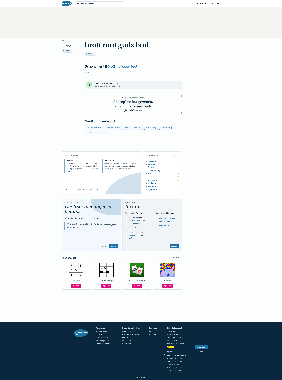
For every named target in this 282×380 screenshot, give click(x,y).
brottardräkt (165, 128)
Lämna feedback (103, 344)
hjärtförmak (133, 235)
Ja (126, 110)
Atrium (132, 206)
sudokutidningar (177, 344)
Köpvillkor (126, 344)
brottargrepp (101, 132)
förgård (167, 221)
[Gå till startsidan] (67, 3)
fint (149, 174)
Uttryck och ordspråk (105, 337)
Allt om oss (153, 331)
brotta (127, 128)
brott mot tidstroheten (94, 128)
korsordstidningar (179, 340)
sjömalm (152, 186)
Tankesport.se (172, 337)
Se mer (176, 258)
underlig (152, 161)
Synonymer (68, 46)
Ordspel (99, 334)
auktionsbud (140, 106)
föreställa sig (154, 170)
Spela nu (76, 286)
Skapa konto (201, 347)
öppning (132, 223)
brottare (89, 132)
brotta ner (137, 128)
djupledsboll (154, 190)
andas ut (152, 183)
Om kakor (126, 337)
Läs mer (113, 246)
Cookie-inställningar (130, 334)
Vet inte (139, 110)
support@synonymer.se (176, 355)
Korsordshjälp (101, 331)
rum (130, 217)
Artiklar (211, 3)
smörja (151, 164)
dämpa (151, 177)
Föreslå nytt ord (102, 340)
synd (87, 72)
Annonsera (153, 334)
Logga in (201, 351)
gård (161, 221)
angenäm (152, 180)
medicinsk (133, 232)
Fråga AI (203, 3)
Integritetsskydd (129, 331)
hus (138, 220)
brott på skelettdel (113, 128)
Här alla (103, 246)
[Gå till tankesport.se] (176, 347)
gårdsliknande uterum (168, 218)
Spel (196, 3)
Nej (131, 110)
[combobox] (102, 4)
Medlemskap (127, 340)
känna (151, 167)
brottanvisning (151, 128)
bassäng (132, 226)
